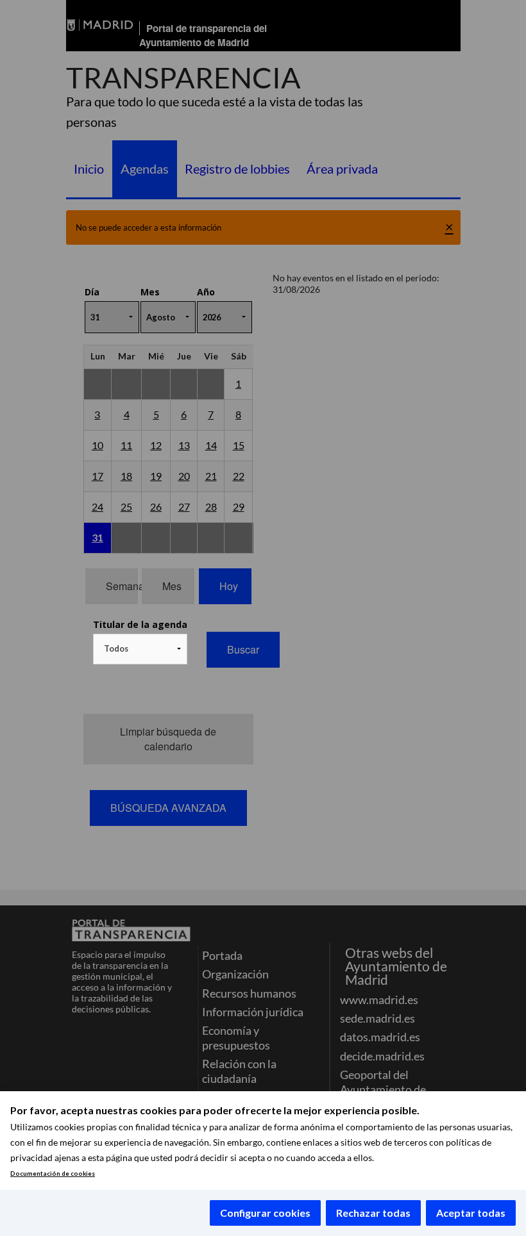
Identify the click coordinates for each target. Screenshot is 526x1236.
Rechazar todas (373, 1213)
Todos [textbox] (116, 648)
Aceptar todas (470, 1213)
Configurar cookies (265, 1213)
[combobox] (140, 649)
